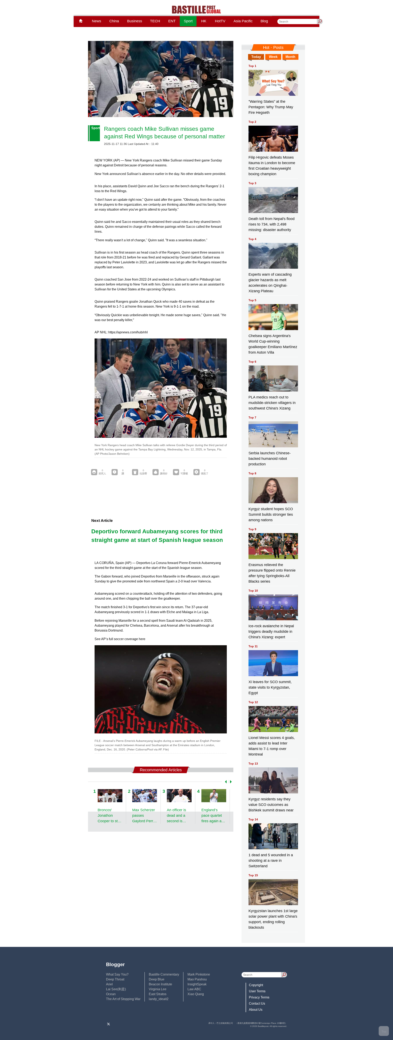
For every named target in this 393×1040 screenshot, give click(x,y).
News (96, 21)
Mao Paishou (197, 979)
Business (134, 21)
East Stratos (157, 994)
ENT (172, 21)
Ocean (111, 994)
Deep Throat (115, 979)
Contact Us (257, 1003)
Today (256, 57)
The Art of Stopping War (123, 999)
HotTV (220, 21)
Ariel (109, 984)
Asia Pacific (243, 21)
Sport (188, 21)
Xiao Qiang (195, 994)
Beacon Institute (160, 984)
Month (290, 57)
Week (273, 57)
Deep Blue (156, 979)
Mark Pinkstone (198, 974)
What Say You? (117, 974)
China (114, 21)
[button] (225, 781)
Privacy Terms (259, 997)
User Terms (257, 991)
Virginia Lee (157, 989)
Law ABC (194, 989)
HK (203, 21)
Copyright (256, 985)
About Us (255, 1009)
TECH (155, 21)
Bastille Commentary (164, 974)
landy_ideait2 (158, 999)
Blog (264, 21)
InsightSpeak (197, 984)
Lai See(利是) (116, 989)
